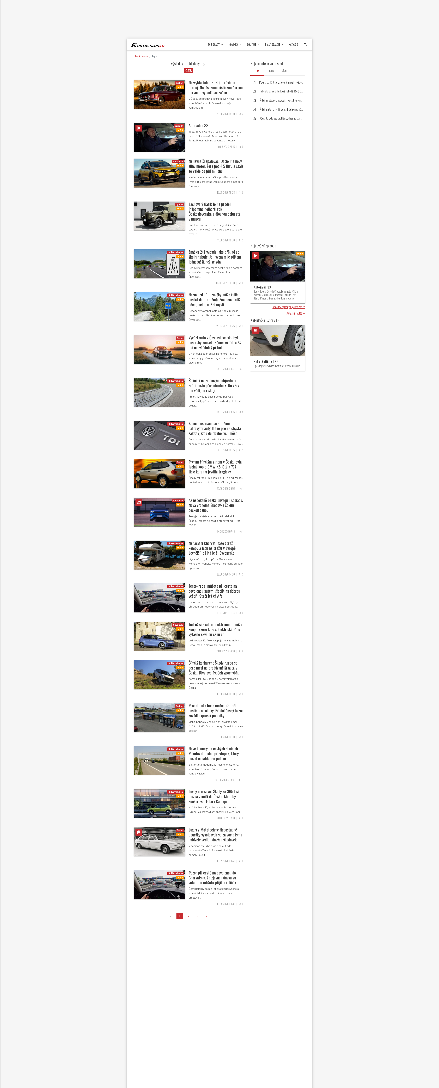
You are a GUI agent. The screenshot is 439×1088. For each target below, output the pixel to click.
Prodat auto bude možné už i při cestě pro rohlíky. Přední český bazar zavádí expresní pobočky (216, 710)
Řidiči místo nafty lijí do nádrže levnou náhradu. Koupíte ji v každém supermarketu (301, 109)
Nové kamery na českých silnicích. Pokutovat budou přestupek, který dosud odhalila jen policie (214, 753)
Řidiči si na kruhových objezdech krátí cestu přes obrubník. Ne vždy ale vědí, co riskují (214, 385)
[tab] (257, 70)
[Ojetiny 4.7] (159, 215)
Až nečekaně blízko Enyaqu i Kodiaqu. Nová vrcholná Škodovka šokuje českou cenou (216, 505)
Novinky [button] (233, 44)
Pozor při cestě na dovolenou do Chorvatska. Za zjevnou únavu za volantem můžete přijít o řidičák (212, 878)
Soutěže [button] (251, 44)
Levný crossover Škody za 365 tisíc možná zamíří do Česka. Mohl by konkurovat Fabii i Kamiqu (214, 796)
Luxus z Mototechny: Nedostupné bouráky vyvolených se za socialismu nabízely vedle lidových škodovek (215, 835)
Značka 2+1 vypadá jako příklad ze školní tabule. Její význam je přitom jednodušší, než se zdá (215, 257)
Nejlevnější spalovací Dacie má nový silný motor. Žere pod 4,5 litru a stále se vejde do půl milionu (216, 166)
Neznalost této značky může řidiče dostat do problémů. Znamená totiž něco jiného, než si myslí (214, 299)
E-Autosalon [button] (272, 44)
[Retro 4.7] (159, 473)
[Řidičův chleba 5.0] (159, 263)
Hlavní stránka (141, 56)
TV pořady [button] (214, 44)
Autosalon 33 (198, 125)
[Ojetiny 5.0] (159, 717)
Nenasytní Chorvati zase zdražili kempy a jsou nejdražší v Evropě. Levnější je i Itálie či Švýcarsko (212, 548)
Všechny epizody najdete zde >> (288, 307)
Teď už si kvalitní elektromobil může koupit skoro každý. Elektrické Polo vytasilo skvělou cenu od (215, 629)
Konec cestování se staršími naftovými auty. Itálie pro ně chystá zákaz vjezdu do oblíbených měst (215, 428)
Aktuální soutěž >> (296, 313)
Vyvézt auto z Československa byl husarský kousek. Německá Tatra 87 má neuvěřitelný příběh (215, 342)
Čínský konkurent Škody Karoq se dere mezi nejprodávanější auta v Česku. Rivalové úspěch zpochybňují (215, 668)
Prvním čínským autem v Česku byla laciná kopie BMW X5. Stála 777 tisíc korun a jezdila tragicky (215, 467)
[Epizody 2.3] (159, 137)
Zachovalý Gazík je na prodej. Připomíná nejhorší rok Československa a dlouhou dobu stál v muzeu (215, 211)
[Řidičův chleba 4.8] (159, 674)
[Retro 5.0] (159, 349)
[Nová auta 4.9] (159, 636)
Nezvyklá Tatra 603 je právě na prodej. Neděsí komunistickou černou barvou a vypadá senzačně (216, 87)
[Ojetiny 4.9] (159, 94)
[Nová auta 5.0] (159, 172)
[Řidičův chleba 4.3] (159, 884)
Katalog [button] (293, 44)
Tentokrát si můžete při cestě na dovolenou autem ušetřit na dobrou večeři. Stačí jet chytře (214, 591)
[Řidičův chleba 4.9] (159, 760)
